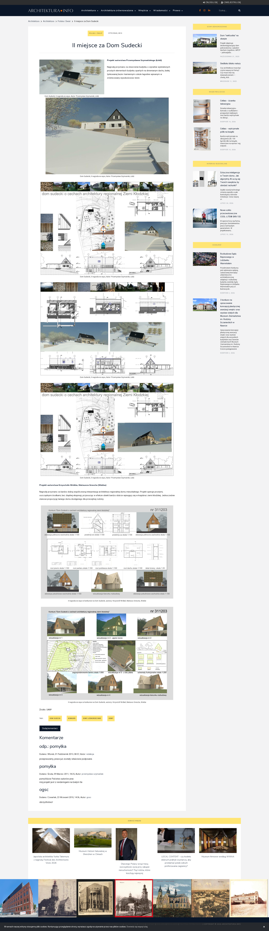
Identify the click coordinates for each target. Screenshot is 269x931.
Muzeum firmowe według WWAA (217, 856)
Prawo (177, 10)
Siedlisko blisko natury (230, 63)
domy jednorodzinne (92, 718)
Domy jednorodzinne (217, 27)
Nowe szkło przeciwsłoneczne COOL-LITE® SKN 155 (230, 213)
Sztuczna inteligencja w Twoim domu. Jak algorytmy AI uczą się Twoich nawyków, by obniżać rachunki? (230, 179)
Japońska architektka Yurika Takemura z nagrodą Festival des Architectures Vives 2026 (51, 859)
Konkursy (217, 245)
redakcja (90, 754)
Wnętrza (143, 10)
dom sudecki (55, 718)
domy (111, 718)
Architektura (88, 10)
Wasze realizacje (217, 92)
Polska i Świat (64, 21)
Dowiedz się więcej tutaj (137, 927)
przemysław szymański (92, 774)
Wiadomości (161, 10)
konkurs (72, 718)
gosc (89, 797)
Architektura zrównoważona (117, 10)
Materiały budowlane (217, 164)
